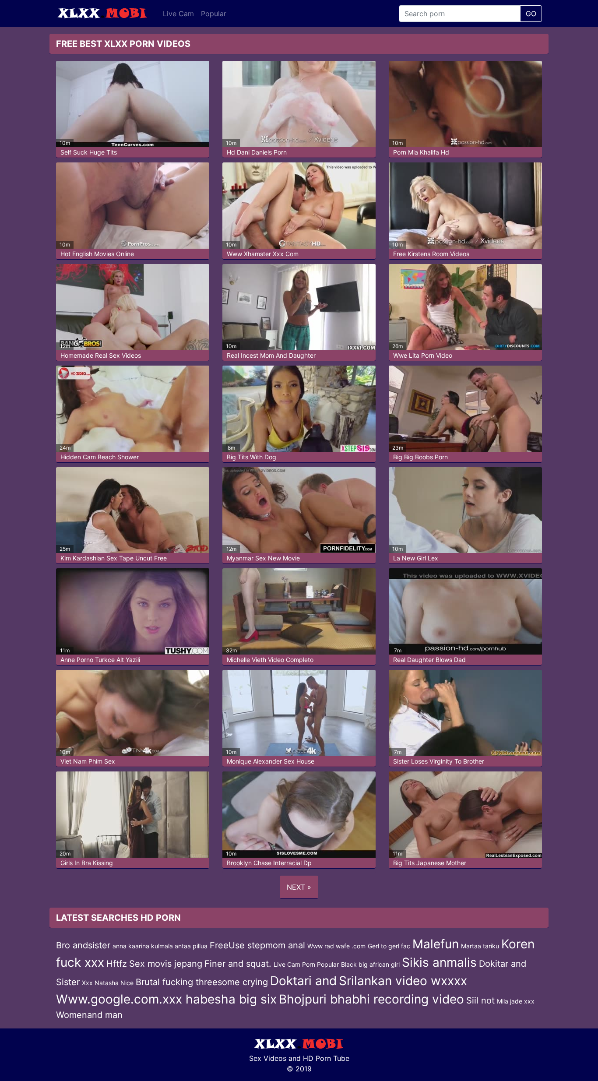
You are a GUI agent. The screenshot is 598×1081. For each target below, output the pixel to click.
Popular (213, 13)
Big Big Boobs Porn (420, 457)
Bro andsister (83, 945)
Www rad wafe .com (336, 946)
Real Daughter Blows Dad (429, 659)
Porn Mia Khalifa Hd (421, 152)
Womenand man (89, 1015)
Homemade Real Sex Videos (100, 355)
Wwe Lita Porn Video (422, 355)
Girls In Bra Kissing (86, 862)
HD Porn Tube (326, 1058)
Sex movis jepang (165, 963)
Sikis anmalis (439, 962)
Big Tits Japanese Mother (429, 862)
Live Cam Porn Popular (306, 964)
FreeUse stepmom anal (257, 945)
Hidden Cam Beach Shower (99, 457)
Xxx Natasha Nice (108, 982)
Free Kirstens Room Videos (431, 253)
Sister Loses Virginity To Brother (438, 761)
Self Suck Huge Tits (88, 152)
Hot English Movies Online (97, 253)
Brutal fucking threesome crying (202, 982)
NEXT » (299, 887)
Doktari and (303, 980)
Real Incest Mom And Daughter (271, 355)
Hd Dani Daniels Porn (257, 152)
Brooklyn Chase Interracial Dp (269, 862)
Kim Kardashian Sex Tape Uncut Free (113, 558)
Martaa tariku (480, 946)
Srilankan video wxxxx (403, 980)
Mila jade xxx (516, 1001)
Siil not (480, 1000)
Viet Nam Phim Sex (87, 761)
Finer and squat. (237, 963)
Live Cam (178, 13)
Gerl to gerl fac (389, 946)
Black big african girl (370, 964)
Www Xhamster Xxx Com (263, 253)
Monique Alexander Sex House (270, 761)
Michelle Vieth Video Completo (270, 659)
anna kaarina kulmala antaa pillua (160, 946)
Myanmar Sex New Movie (263, 558)
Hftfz (116, 963)
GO (531, 13)
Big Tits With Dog (251, 457)
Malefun (435, 944)
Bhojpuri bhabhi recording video (371, 999)
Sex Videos (267, 1058)
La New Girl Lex (415, 558)
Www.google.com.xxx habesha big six (166, 999)
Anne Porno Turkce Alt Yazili (100, 659)
